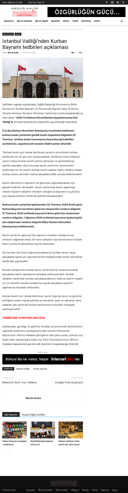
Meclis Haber (41, 21)
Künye (97, 21)
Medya (66, 21)
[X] (123, 2)
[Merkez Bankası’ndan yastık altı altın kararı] (70, 430)
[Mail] (117, 2)
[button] (122, 21)
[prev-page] (4, 451)
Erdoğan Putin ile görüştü (69, 382)
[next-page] (10, 451)
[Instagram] (112, 2)
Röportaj (86, 21)
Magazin (55, 21)
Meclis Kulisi (13, 52)
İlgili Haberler (11, 414)
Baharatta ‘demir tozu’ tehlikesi (19, 382)
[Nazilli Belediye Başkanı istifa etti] (42, 430)
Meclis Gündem (24, 21)
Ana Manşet (20, 29)
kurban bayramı (40, 368)
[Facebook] (106, 2)
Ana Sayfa (7, 29)
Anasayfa (9, 21)
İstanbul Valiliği (23, 368)
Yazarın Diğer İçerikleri (33, 414)
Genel (18, 34)
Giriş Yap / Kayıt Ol (36, 2)
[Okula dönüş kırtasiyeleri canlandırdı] (14, 430)
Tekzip (75, 21)
